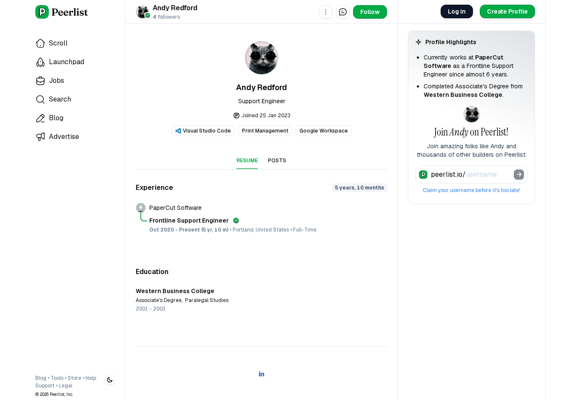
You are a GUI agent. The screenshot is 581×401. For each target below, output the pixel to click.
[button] (326, 12)
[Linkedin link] (261, 373)
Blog (40, 378)
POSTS (277, 160)
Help (90, 378)
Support (44, 385)
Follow (370, 12)
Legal (65, 385)
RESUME (247, 160)
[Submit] (519, 174)
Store (74, 378)
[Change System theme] (110, 380)
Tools (57, 378)
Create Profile (507, 11)
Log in (457, 11)
